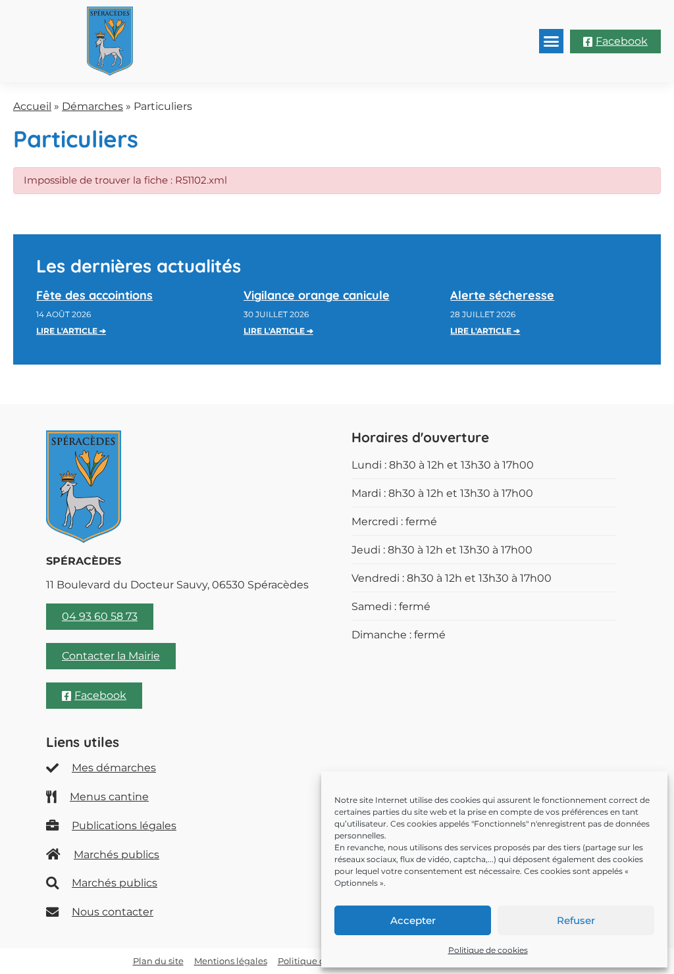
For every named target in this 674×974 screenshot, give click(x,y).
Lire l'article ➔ (71, 331)
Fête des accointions (94, 295)
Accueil (32, 106)
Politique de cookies (488, 950)
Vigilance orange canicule (317, 295)
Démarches (92, 106)
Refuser (576, 920)
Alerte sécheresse (502, 295)
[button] (551, 41)
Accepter (413, 920)
